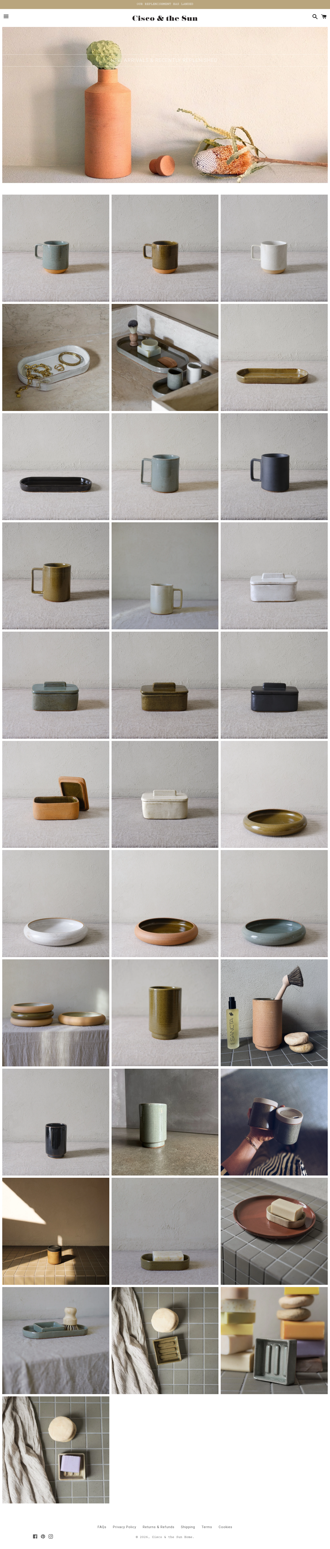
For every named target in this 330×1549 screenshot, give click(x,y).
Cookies (225, 1527)
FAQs (102, 1527)
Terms (207, 1527)
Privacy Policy (124, 1527)
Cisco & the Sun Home (172, 1537)
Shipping (188, 1527)
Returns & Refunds (158, 1527)
